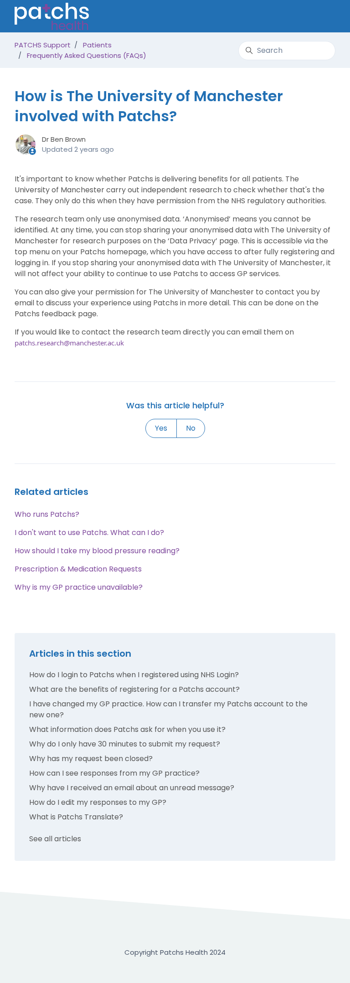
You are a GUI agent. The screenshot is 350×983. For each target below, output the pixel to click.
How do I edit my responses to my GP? (97, 802)
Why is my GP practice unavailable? (79, 587)
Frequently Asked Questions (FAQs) (86, 55)
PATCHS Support (43, 45)
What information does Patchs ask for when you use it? (127, 729)
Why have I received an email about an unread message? (131, 787)
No (191, 428)
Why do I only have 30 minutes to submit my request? (124, 744)
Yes (161, 428)
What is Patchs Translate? (76, 817)
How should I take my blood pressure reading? (97, 551)
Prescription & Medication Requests (78, 569)
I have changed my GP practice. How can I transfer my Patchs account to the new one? (168, 709)
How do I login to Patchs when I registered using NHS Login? (134, 674)
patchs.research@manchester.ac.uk (69, 342)
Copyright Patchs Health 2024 (175, 952)
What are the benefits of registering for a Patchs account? (134, 689)
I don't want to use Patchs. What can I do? (89, 532)
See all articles (55, 839)
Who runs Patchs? (47, 514)
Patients (97, 45)
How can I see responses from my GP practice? (114, 773)
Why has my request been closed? (91, 758)
